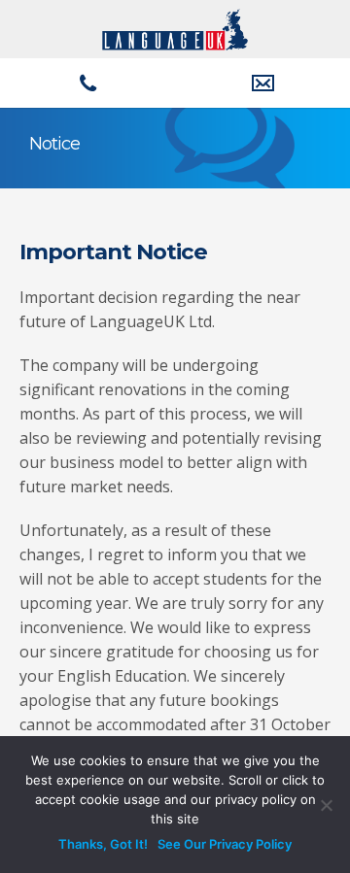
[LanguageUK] (175, 27)
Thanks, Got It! (103, 844)
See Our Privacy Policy (225, 844)
